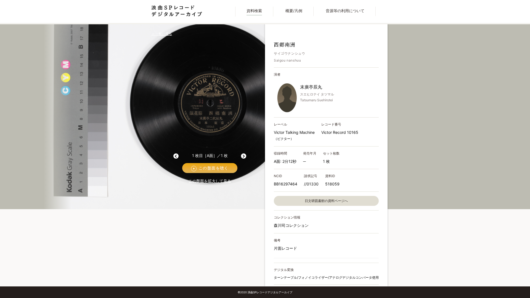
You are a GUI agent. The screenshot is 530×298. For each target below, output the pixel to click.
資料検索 (254, 10)
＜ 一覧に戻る (161, 34)
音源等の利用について (345, 10)
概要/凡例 (293, 10)
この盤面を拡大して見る (210, 181)
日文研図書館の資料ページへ (326, 201)
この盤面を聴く (211, 168)
